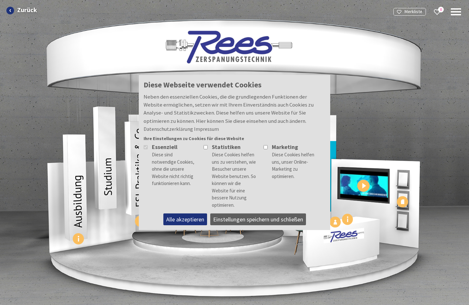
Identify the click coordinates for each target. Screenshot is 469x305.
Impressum (206, 129)
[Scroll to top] (445, 246)
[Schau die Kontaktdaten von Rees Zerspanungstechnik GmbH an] (335, 222)
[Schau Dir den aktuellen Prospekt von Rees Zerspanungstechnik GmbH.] (403, 202)
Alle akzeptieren (185, 219)
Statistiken (226, 147)
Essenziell (164, 147)
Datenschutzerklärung (168, 129)
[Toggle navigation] (455, 11)
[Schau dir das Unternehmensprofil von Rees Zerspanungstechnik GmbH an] (347, 219)
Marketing (285, 147)
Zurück (27, 10)
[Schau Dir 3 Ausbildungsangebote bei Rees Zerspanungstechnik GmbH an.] (78, 239)
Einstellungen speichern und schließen (258, 219)
